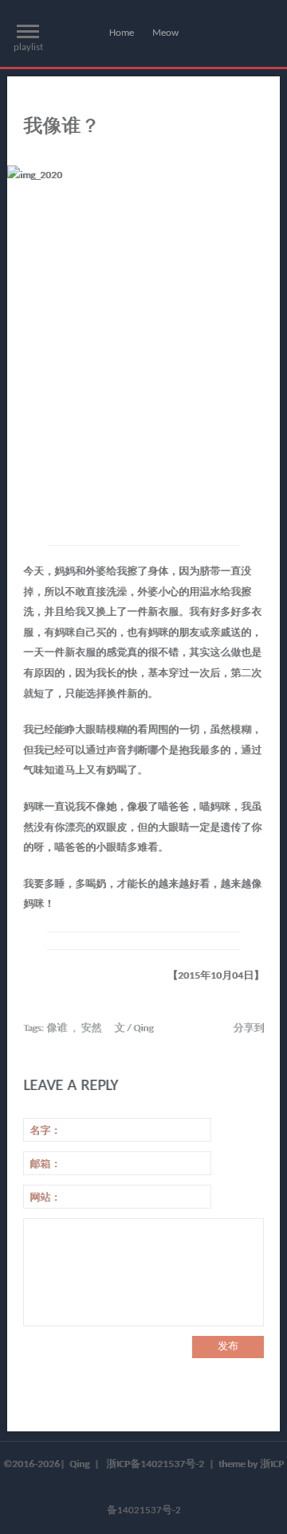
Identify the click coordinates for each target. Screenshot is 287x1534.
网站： (45, 1198)
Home (121, 33)
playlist (28, 47)
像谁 (56, 1028)
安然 (91, 1028)
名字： (45, 1131)
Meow (165, 33)
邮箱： (45, 1164)
